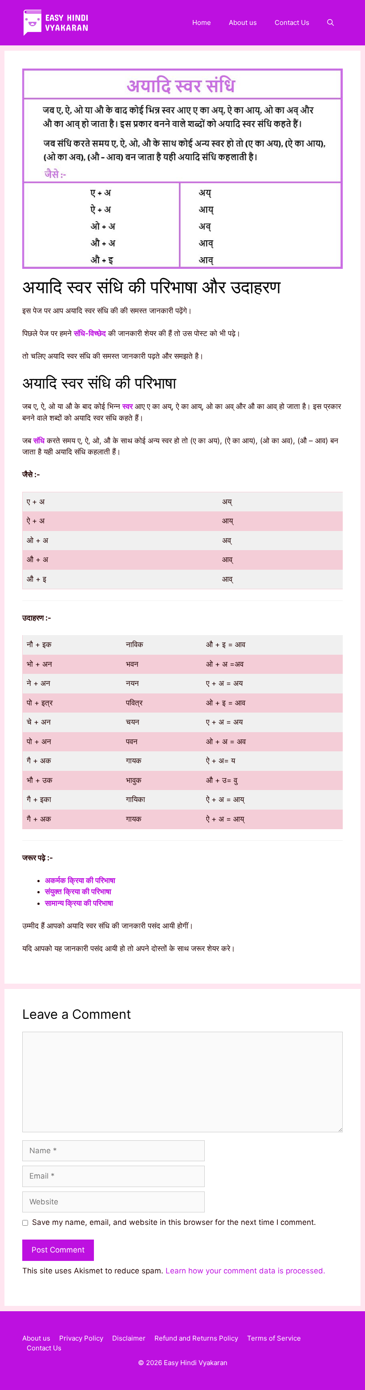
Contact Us (292, 22)
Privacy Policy (81, 1338)
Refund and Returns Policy (196, 1338)
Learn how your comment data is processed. (245, 1270)
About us (243, 22)
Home (201, 22)
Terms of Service (274, 1338)
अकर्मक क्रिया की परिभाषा (80, 880)
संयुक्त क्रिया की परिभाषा (78, 891)
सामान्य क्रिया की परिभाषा (79, 903)
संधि (39, 440)
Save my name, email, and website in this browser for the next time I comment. (174, 1222)
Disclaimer (129, 1338)
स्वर (127, 406)
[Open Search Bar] (330, 22)
